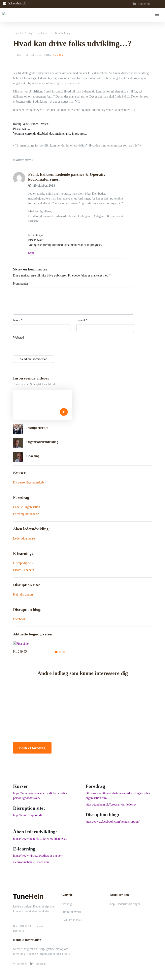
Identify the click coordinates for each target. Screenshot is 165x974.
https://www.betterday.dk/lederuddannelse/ (40, 838)
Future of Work (71, 912)
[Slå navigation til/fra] (157, 15)
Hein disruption (23, 594)
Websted (18, 337)
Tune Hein (58, 55)
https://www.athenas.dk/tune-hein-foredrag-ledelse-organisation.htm (118, 795)
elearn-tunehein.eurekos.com (31, 862)
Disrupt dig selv (23, 563)
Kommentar (22, 283)
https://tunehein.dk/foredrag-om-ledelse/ (111, 804)
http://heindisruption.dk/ (28, 815)
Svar (31, 253)
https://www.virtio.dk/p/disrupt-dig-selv (38, 855)
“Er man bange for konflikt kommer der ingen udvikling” (51, 145)
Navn (18, 320)
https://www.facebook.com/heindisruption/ (112, 821)
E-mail (81, 320)
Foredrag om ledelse (26, 514)
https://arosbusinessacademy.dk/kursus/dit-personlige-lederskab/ (40, 795)
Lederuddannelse (24, 538)
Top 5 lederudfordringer (125, 904)
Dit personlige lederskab (28, 482)
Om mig (66, 904)
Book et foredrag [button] (32, 748)
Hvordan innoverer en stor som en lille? (114, 145)
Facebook (19, 619)
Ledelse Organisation (26, 507)
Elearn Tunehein (23, 570)
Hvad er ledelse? (71, 919)
